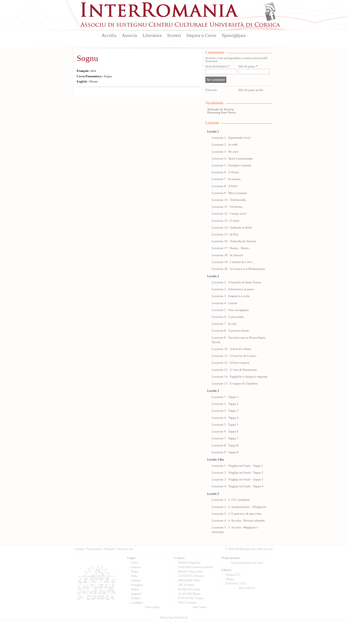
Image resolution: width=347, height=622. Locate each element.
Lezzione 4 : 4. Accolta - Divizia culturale (238, 520)
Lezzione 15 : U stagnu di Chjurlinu (235, 383)
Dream (87, 81)
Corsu (134, 562)
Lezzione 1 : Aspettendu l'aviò (231, 137)
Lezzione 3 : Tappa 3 (225, 410)
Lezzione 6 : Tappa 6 (225, 431)
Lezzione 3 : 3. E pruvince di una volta (236, 513)
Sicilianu (135, 598)
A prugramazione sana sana (247, 562)
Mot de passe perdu (250, 90)
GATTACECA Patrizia (190, 576)
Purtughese (137, 585)
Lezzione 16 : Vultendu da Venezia (234, 241)
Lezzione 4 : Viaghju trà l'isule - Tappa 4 (237, 486)
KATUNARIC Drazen (190, 598)
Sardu (134, 576)
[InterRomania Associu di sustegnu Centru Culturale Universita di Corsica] (180, 26)
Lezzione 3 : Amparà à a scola (231, 296)
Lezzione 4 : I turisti (224, 303)
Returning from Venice (221, 112)
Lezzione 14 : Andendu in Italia (232, 227)
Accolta (109, 35)
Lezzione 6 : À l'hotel (225, 172)
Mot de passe (248, 66)
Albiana (229, 579)
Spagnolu (136, 594)
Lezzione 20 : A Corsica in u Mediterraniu (238, 269)
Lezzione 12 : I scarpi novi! (229, 213)
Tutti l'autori (200, 607)
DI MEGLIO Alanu (189, 589)
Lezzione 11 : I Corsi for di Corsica (234, 356)
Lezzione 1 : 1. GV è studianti (231, 499)
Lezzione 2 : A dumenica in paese (233, 289)
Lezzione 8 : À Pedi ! (225, 186)
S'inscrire (211, 90)
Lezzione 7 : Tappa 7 (225, 438)
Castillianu (137, 602)
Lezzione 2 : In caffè (225, 144)
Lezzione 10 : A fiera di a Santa (231, 349)
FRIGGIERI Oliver (189, 580)
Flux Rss (270, 8)
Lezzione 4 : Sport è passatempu (232, 158)
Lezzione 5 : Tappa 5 (225, 424)
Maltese (135, 589)
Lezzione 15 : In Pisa (225, 234)
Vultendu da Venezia (220, 109)
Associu (129, 35)
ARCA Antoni (186, 585)
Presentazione (94, 549)
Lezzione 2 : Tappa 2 (225, 404)
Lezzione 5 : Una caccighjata (230, 310)
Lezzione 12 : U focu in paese (231, 362)
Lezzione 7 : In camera (226, 179)
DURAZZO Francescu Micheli (195, 567)
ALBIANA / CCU (235, 583)
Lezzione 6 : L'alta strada (228, 317)
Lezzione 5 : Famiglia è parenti (231, 165)
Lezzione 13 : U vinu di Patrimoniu (234, 369)
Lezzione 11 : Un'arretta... (228, 206)
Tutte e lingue (152, 607)
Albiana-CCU (233, 574)
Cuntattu (79, 549)
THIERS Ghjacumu (189, 562)
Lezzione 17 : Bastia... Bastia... (231, 248)
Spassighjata (234, 35)
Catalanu (135, 580)
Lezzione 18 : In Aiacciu (227, 255)
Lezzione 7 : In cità (224, 323)
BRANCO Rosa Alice (190, 571)
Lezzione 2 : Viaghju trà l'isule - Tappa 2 (237, 472)
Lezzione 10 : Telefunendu (229, 200)
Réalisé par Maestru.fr (173, 617)
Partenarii (109, 549)
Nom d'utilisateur (217, 66)
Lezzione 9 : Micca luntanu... (230, 193)
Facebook (270, 15)
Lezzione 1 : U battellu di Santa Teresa (236, 282)
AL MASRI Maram (189, 594)
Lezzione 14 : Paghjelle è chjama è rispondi (239, 376)
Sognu (87, 58)
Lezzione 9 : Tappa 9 (225, 452)
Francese (136, 567)
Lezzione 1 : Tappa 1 (225, 397)
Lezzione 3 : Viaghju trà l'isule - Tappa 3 (237, 479)
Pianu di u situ (125, 549)
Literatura (152, 35)
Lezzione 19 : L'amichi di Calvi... (233, 262)
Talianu (135, 571)
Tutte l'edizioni (247, 588)
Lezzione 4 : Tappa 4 (225, 417)
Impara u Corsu (201, 35)
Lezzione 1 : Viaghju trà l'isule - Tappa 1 (237, 465)
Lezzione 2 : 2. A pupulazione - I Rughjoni (239, 507)
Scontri (174, 35)
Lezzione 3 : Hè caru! (225, 151)
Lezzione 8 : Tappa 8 (225, 445)
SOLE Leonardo (187, 602)
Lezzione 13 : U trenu (225, 220)
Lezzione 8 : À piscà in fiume (230, 330)
